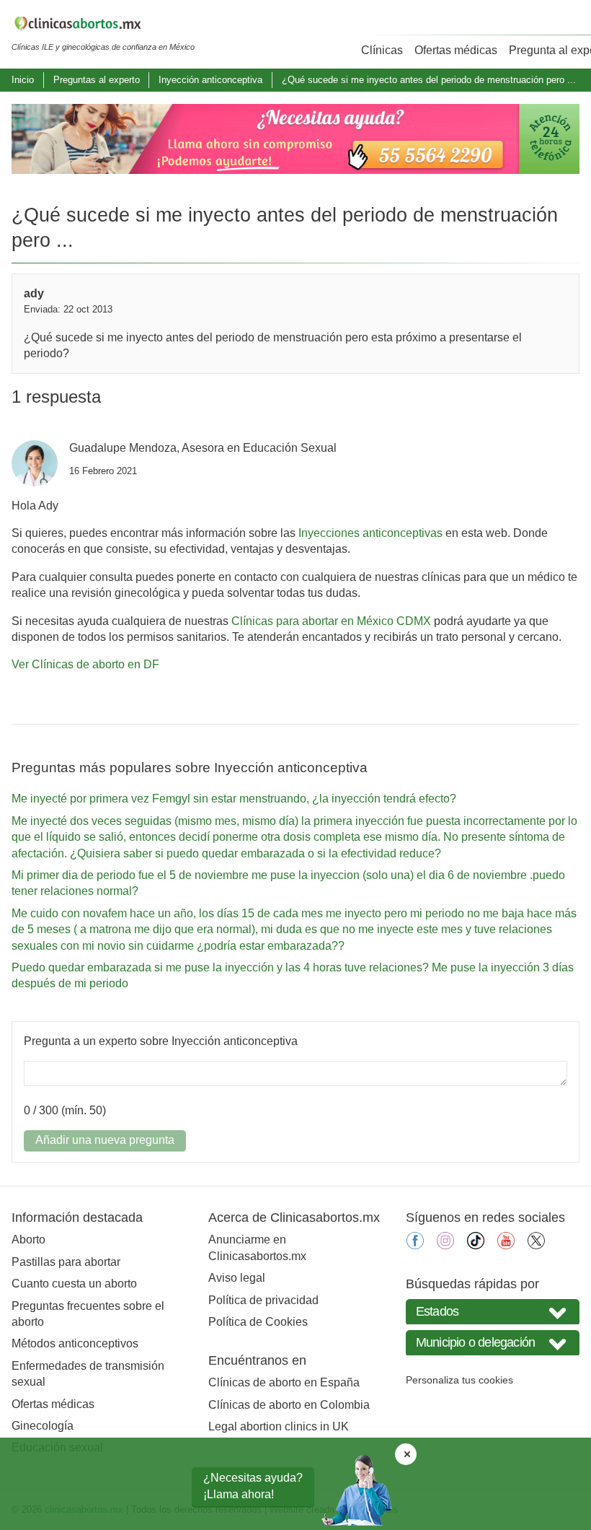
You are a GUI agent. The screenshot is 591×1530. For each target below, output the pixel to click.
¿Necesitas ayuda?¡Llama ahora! (253, 1486)
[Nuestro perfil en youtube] (506, 1245)
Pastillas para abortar (66, 1262)
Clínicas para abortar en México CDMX (331, 621)
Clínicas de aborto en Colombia (289, 1405)
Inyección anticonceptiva (210, 79)
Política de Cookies (258, 1322)
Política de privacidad (263, 1300)
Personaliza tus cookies (459, 1380)
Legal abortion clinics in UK (278, 1426)
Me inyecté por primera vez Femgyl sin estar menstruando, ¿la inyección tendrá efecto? (234, 798)
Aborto (28, 1239)
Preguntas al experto (96, 79)
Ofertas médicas (455, 50)
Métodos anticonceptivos (75, 1343)
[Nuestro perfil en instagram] (445, 1245)
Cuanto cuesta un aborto (74, 1283)
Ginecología (43, 1426)
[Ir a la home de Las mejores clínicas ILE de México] (103, 26)
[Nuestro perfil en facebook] (415, 1245)
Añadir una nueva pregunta (104, 1140)
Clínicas (382, 50)
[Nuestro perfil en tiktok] (475, 1245)
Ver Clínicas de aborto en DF (85, 664)
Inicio (23, 79)
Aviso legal (236, 1278)
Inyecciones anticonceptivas (370, 533)
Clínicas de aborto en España (284, 1382)
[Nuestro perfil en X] (536, 1245)
